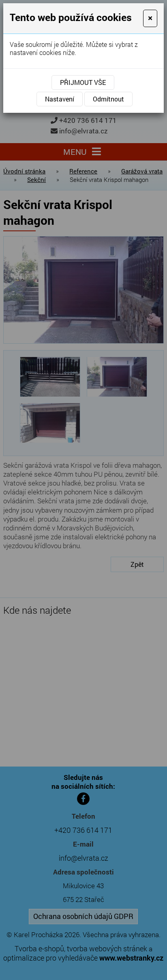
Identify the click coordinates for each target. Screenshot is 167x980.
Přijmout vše (83, 82)
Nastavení (59, 99)
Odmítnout (108, 99)
